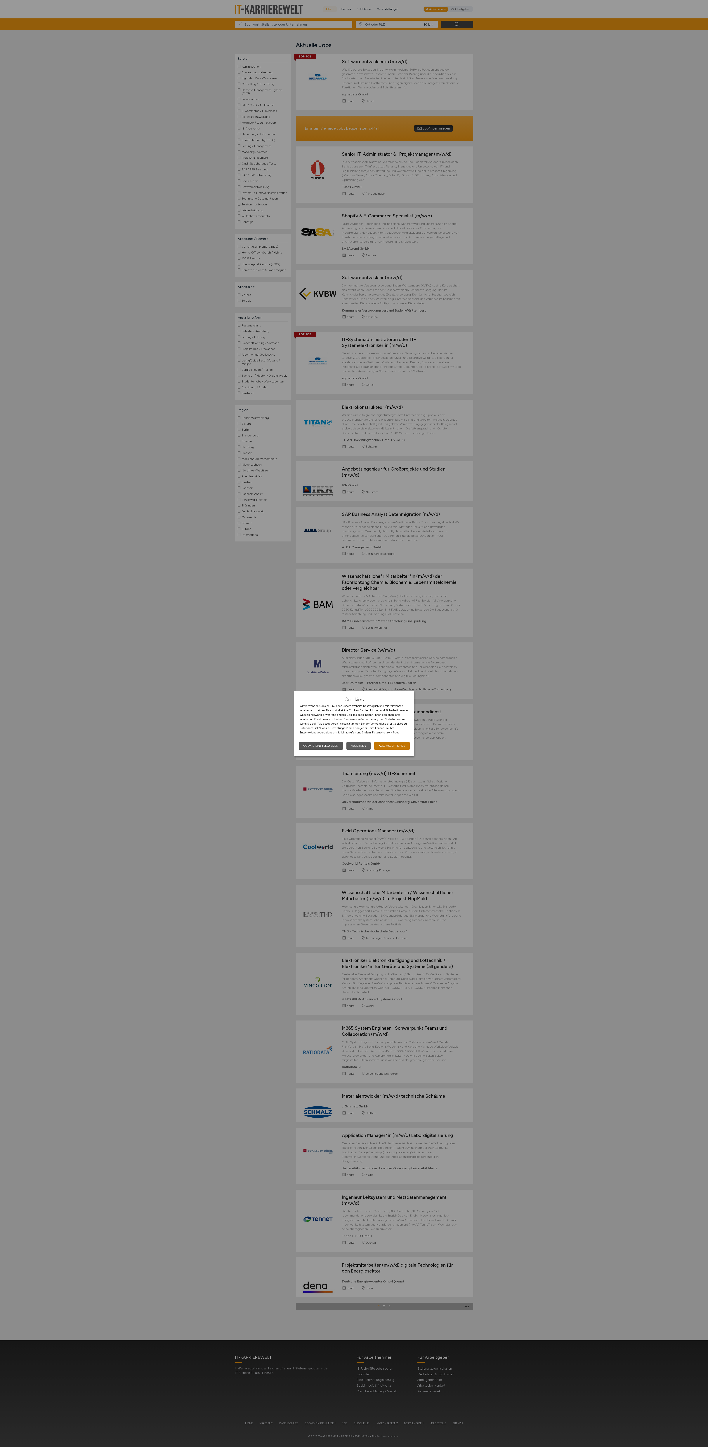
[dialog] (354, 723)
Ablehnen (358, 745)
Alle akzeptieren (392, 745)
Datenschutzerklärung (386, 732)
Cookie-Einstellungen (320, 745)
